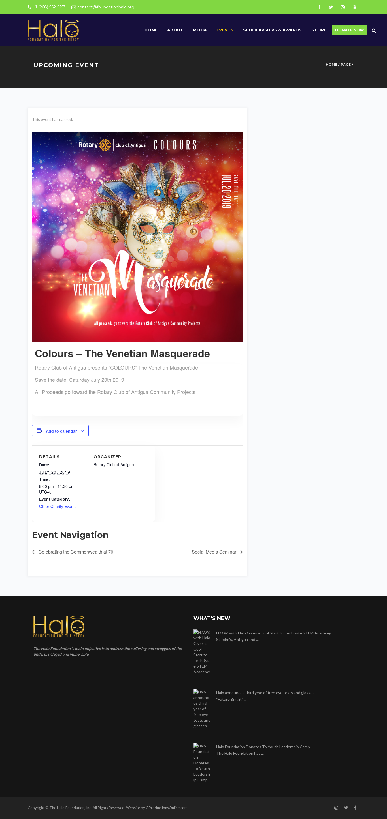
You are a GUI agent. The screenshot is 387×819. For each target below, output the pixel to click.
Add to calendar (61, 431)
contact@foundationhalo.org (105, 7)
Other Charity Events (57, 506)
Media (200, 30)
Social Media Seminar (214, 551)
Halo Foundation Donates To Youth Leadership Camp (263, 746)
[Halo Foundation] (53, 29)
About (175, 30)
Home (151, 30)
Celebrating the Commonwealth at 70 (75, 551)
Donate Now (349, 29)
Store (318, 30)
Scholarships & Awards (272, 30)
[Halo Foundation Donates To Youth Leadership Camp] (202, 763)
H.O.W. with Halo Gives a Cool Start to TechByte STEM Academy (273, 633)
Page (346, 64)
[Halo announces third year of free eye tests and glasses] (202, 709)
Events (224, 30)
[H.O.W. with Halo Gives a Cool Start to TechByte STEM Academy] (202, 652)
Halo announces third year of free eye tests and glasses (265, 692)
